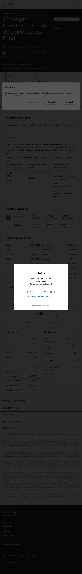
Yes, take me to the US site (39, 292)
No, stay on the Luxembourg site (39, 296)
